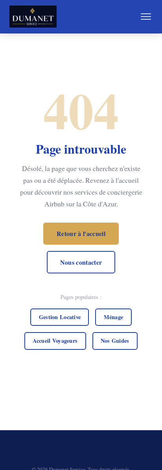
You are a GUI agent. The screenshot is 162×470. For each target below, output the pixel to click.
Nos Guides (115, 340)
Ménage (113, 317)
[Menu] (146, 16)
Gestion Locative (60, 317)
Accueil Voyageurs (55, 340)
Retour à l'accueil (81, 233)
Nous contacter (81, 262)
